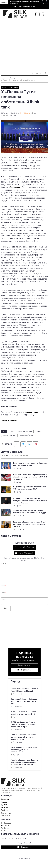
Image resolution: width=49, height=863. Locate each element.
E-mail (3, 593)
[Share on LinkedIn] (29, 444)
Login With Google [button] (26, 553)
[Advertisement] (24, 43)
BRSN (12, 431)
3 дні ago (18, 482)
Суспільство (14, 87)
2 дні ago (18, 468)
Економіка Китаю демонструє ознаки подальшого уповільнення (24, 750)
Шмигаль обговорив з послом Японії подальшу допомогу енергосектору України (29, 524)
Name (3, 585)
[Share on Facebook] (16, 444)
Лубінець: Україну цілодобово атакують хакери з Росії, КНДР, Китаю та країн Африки (30, 500)
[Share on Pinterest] (35, 444)
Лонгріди (13, 78)
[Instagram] (43, 14)
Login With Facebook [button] (26, 547)
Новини (3, 78)
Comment (4, 563)
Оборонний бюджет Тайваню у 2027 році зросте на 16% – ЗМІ (24, 701)
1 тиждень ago (20, 515)
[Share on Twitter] (23, 444)
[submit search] (45, 73)
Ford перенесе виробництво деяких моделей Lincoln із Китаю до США (23, 737)
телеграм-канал (30, 412)
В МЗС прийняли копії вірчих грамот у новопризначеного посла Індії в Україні (24, 724)
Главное (38, 431)
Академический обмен (25, 431)
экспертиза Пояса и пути (28, 435)
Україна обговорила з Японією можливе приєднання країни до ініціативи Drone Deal (24, 762)
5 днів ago (19, 506)
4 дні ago (18, 492)
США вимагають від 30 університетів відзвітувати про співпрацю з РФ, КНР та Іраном (30, 477)
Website (3, 600)
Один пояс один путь (9, 435)
